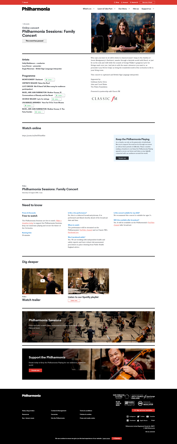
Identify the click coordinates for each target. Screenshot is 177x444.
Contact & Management (58, 411)
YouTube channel (86, 230)
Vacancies (54, 414)
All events (26, 24)
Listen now (74, 300)
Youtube (152, 416)
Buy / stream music (28, 418)
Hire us (136, 9)
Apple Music (143, 420)
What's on (87, 9)
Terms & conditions (86, 411)
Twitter (142, 416)
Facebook (133, 420)
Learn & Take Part (105, 9)
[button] (88, 285)
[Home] (36, 9)
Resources (25, 414)
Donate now (122, 158)
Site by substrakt (150, 432)
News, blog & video (28, 411)
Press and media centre (87, 418)
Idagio (153, 420)
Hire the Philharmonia (58, 418)
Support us (146, 9)
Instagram (133, 416)
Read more (35, 333)
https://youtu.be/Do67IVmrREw (33, 136)
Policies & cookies (85, 414)
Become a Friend (147, 2)
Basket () (135, 2)
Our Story (122, 9)
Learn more (106, 438)
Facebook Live (73, 232)
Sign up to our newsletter (144, 410)
